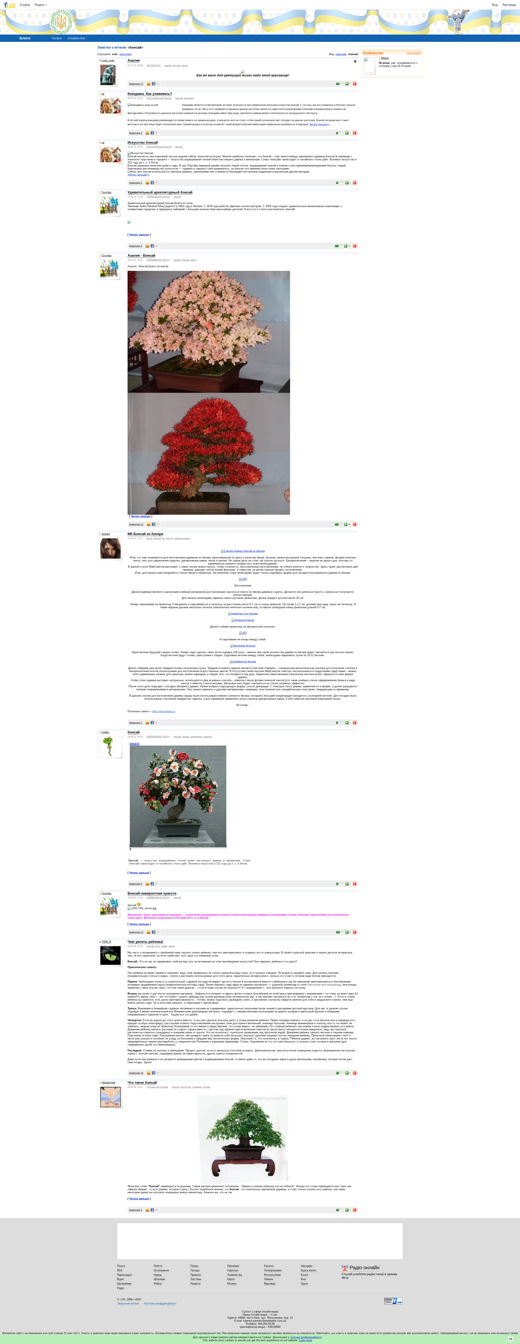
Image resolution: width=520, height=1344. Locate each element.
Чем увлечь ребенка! (145, 942)
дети (157, 946)
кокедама (189, 98)
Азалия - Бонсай (141, 255)
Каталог (269, 1265)
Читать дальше (139, 234)
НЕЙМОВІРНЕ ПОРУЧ (158, 196)
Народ (157, 1274)
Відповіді (269, 1283)
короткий (341, 54)
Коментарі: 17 (136, 84)
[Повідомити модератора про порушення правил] (354, 83)
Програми (233, 1265)
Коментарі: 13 (136, 932)
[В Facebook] (153, 83)
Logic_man (108, 60)
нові (115, 54)
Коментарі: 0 (135, 133)
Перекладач (124, 1274)
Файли (158, 1283)
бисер (149, 538)
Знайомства (373, 53)
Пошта (121, 1265)
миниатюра (196, 736)
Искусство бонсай (143, 142)
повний (353, 54)
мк (163, 538)
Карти (230, 1279)
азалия (168, 65)
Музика (231, 1283)
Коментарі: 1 (135, 722)
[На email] (148, 83)
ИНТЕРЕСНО (154, 65)
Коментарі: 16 (136, 1073)
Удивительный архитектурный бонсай (160, 192)
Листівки (196, 1279)
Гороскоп (232, 1270)
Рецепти (195, 1283)
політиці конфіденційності (306, 1337)
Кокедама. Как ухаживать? (150, 94)
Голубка (106, 192)
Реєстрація (509, 4)
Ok (510, 1339)
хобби (164, 946)
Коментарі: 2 (135, 182)
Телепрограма (272, 1270)
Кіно (303, 1279)
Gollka (105, 732)
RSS (119, 1270)
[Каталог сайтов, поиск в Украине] (393, 1299)
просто (169, 538)
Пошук (194, 1265)
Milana (385, 58)
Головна (25, 4)
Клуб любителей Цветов (159, 98)
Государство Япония (157, 1087)
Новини (268, 1279)
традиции (197, 1087)
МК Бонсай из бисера (145, 534)
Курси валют (309, 1270)
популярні (125, 54)
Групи (304, 1283)
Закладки (306, 1265)
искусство (185, 1087)
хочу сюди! (414, 52)
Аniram (106, 533)
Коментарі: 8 (135, 246)
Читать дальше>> (319, 124)
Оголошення (161, 1270)
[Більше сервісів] (158, 84)
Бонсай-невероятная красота (152, 893)
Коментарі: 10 (136, 524)
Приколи (196, 1274)
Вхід (495, 4)
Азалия (134, 60)
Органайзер (124, 1283)
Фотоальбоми (272, 1274)
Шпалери (159, 1279)
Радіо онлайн (364, 1267)
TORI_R (106, 941)
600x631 (135, 744)
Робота (158, 1265)
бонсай (176, 65)
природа (207, 736)
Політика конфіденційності (160, 1303)
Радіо (120, 1288)
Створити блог (76, 38)
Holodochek (108, 1082)
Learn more (305, 1340)
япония (206, 1087)
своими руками (182, 538)
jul (103, 93)
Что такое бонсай (142, 1083)
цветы (184, 65)
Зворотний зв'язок (128, 1303)
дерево (185, 736)
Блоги (304, 1274)
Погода (195, 1270)
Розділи (39, 4)
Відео (120, 1279)
